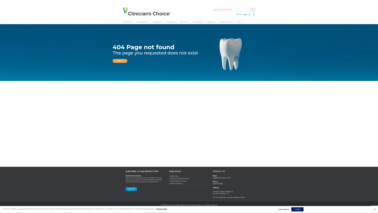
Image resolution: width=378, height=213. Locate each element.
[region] (189, 209)
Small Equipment (142, 22)
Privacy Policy (162, 209)
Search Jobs (174, 176)
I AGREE (297, 209)
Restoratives (127, 22)
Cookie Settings (283, 209)
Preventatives (197, 22)
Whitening (210, 22)
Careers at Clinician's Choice (179, 178)
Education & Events (225, 22)
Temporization (171, 22)
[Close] (375, 209)
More (239, 22)
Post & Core (184, 22)
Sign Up (239, 14)
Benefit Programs (176, 183)
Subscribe (131, 189)
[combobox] (230, 9)
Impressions (157, 22)
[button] (247, 14)
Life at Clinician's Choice (178, 181)
